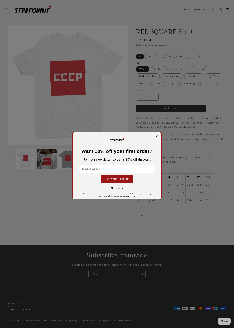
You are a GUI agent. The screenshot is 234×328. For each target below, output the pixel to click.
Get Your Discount (117, 179)
